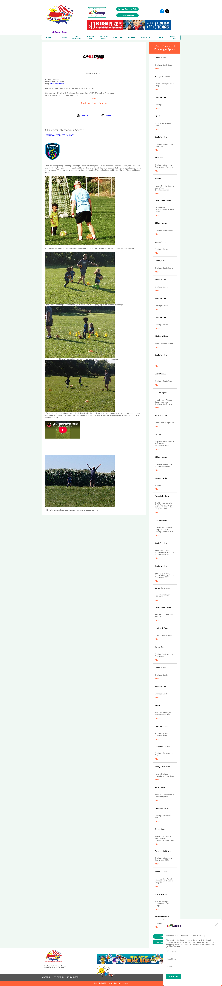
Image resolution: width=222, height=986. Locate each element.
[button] (216, 925)
